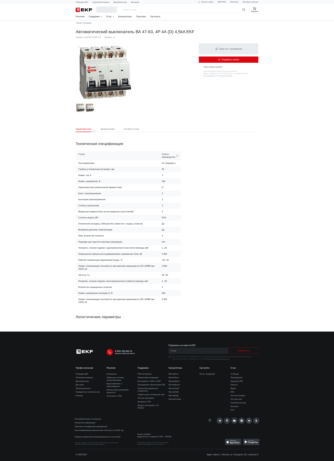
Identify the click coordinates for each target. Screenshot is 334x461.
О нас (109, 16)
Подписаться (243, 351)
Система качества (238, 403)
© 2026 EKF (81, 454)
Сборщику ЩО (82, 2)
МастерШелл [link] (174, 381)
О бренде (235, 374)
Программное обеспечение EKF (151, 385)
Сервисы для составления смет (151, 394)
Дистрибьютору (120, 2)
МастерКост (174, 374)
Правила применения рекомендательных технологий (97, 437)
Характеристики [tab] (83, 129)
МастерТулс (174, 377)
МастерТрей (174, 388)
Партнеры (141, 16)
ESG (232, 392)
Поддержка (94, 16)
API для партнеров (146, 398)
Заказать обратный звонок (125, 353)
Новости (234, 385)
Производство (236, 377)
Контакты (234, 406)
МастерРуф (174, 395)
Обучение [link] (234, 2)
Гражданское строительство (88, 392)
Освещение (112, 374)
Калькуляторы (125, 16)
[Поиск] (244, 10)
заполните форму (225, 76)
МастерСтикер (175, 399)
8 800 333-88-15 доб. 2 (225, 73)
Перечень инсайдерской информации (91, 426)
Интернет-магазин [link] (250, 2)
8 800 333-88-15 (123, 351)
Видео (233, 388)
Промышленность (83, 388)
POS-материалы (145, 374)
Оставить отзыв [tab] (131, 129)
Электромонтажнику (100, 2)
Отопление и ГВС (114, 396)
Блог (232, 410)
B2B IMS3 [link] (222, 2)
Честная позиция (238, 395)
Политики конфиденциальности (218, 359)
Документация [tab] (108, 129)
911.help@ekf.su (209, 76)
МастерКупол (174, 385)
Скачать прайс (207, 2)
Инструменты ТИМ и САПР (149, 381)
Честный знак (236, 399)
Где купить (155, 16)
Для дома (135, 2)
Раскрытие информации (85, 423)
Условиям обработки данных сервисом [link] (87, 444)
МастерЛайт (174, 392)
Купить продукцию (207, 374)
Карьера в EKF (237, 381)
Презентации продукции (148, 377)
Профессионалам (84, 368)
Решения (80, 16)
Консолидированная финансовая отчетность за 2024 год (99, 430)
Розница (79, 395)
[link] (220, 421)
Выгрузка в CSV (144, 402)
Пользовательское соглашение (88, 419)
